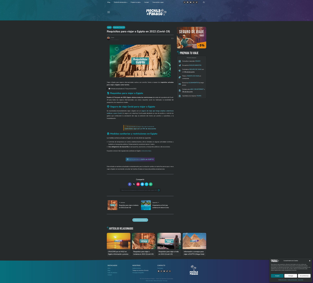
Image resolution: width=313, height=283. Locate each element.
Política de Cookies (149, 280)
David (112, 37)
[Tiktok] (196, 2)
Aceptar (277, 276)
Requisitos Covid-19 (118, 27)
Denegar (290, 276)
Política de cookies (282, 279)
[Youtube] (190, 2)
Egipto (109, 27)
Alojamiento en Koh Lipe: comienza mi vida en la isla (160, 206)
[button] (310, 261)
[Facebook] (187, 2)
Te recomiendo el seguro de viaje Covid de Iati (140, 128)
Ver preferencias (304, 276)
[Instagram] (184, 2)
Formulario (160, 268)
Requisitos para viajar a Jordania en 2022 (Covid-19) (128, 206)
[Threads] (193, 2)
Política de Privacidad (292, 279)
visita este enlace (146, 151)
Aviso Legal (300, 279)
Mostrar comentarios (140, 220)
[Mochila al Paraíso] (156, 12)
